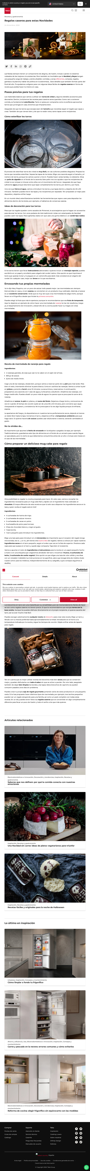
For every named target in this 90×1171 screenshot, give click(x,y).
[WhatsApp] (86, 1167)
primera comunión (46, 296)
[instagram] (76, 1133)
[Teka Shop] (76, 10)
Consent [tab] (15, 576)
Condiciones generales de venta (63, 1160)
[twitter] (81, 1129)
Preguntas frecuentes (33, 1141)
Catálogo (7, 1137)
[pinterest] (76, 1142)
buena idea (43, 541)
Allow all (73, 600)
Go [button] (80, 4)
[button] (61, 4)
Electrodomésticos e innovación (20, 777)
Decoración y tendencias (44, 777)
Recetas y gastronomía (13, 17)
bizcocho (49, 617)
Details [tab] (45, 576)
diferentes (60, 79)
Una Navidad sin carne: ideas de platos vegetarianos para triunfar (41, 846)
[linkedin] (76, 1138)
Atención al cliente (32, 1131)
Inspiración (59, 777)
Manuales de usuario (33, 1144)
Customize (44, 600)
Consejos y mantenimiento (36, 980)
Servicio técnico (31, 1134)
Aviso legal (17, 1160)
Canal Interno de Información (45, 1163)
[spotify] (81, 1138)
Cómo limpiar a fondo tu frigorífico (25, 982)
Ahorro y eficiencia (15, 1042)
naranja (58, 303)
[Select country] (79, 10)
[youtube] (81, 1133)
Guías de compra (10, 1134)
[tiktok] (81, 1142)
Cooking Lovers (55, 1134)
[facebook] (76, 1129)
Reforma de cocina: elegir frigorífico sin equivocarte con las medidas (43, 1111)
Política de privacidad (31, 1160)
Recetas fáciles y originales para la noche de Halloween (36, 907)
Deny (16, 600)
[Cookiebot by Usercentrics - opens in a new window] (77, 570)
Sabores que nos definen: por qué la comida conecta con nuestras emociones (41, 783)
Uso (24, 1042)
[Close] (86, 4)
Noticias (53, 1144)
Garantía (29, 1137)
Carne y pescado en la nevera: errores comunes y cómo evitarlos (41, 1046)
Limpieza (11, 980)
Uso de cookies (45, 1160)
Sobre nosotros (55, 1137)
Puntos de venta (10, 1131)
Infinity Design (55, 1141)
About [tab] (74, 576)
